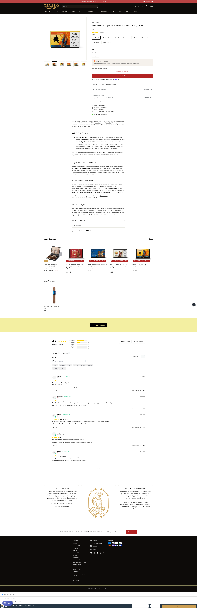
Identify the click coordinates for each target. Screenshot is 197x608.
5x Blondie (117, 38)
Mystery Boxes (125, 11)
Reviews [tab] (55, 353)
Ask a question (76, 225)
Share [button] (55, 390)
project (55, 368)
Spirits (48, 11)
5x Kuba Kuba (126, 38)
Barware (98, 22)
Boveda (83, 365)
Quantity (94, 53)
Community (75, 571)
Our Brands (76, 557)
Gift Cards (75, 548)
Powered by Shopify (104, 588)
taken (114, 214)
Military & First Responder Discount (79, 574)
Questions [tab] (65, 353)
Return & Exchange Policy (79, 562)
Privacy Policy (76, 569)
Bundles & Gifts (108, 11)
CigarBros (106, 121)
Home (93, 22)
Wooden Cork (103, 196)
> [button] (102, 468)
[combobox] (80, 6)
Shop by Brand (61, 11)
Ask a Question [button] (126, 341)
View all (151, 239)
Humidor (108, 123)
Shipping (94, 68)
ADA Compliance (77, 578)
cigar (95, 137)
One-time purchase (9, 594)
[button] (141, 390)
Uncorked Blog (76, 553)
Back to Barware (99, 325)
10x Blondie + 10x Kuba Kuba (141, 38)
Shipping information (79, 220)
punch (100, 144)
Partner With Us (77, 560)
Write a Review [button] (139, 341)
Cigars (145, 11)
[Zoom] (65, 38)
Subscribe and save (9, 599)
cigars (96, 121)
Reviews (75, 555)
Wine (136, 11)
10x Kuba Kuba (107, 38)
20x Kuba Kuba (107, 42)
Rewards (75, 550)
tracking (62, 368)
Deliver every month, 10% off (13, 601)
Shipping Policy (77, 564)
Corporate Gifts (77, 546)
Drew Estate (87, 126)
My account (76, 580)
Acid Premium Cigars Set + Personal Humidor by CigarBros (66, 387)
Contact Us (75, 543)
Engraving (92, 11)
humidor (109, 168)
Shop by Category (78, 11)
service (76, 365)
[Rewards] (7, 603)
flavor (69, 365)
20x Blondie (96, 42)
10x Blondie (96, 38)
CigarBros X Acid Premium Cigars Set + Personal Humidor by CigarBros (69, 442)
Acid (93, 29)
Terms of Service (77, 567)
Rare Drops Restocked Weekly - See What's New (93, 1)
